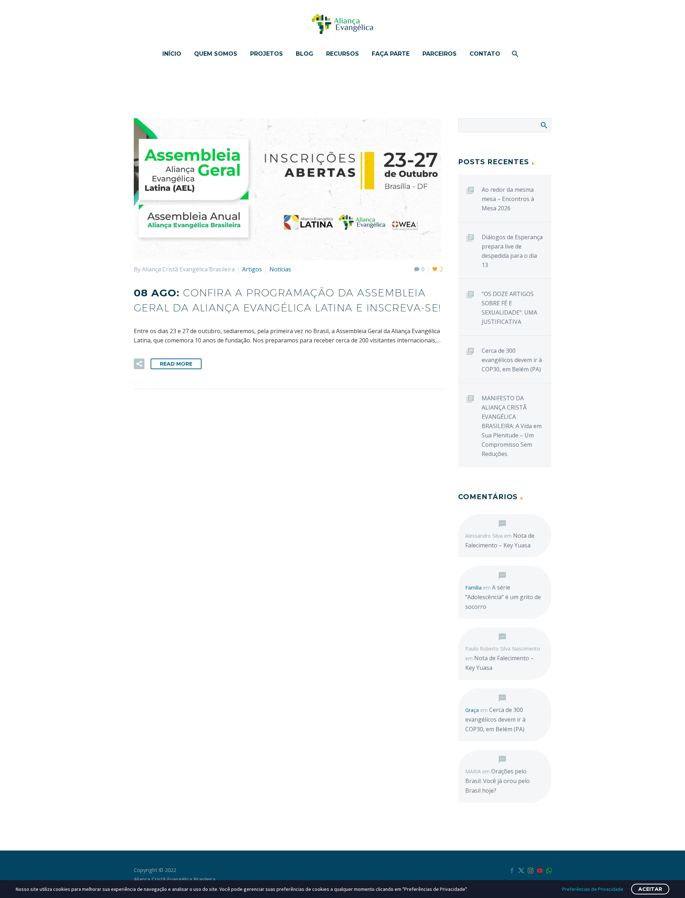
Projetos (266, 53)
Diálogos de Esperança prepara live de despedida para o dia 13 (512, 251)
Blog (304, 53)
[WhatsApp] (549, 870)
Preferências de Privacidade (592, 889)
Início (171, 53)
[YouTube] (540, 870)
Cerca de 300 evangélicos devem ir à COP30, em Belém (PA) (512, 360)
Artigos (252, 269)
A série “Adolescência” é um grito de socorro (503, 597)
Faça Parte (391, 53)
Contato (485, 53)
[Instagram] (530, 870)
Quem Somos (215, 53)
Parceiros (439, 53)
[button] (139, 363)
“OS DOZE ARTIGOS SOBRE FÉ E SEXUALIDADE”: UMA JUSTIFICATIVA (509, 308)
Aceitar (650, 889)
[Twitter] (521, 870)
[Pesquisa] (515, 53)
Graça (472, 710)
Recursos (342, 53)
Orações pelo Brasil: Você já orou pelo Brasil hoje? (497, 780)
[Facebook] (512, 870)
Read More (176, 364)
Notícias (280, 269)
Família (473, 587)
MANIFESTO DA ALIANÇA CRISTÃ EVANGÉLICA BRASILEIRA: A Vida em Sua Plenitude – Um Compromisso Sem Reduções (512, 426)
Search (543, 125)
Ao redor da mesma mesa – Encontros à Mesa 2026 (508, 199)
